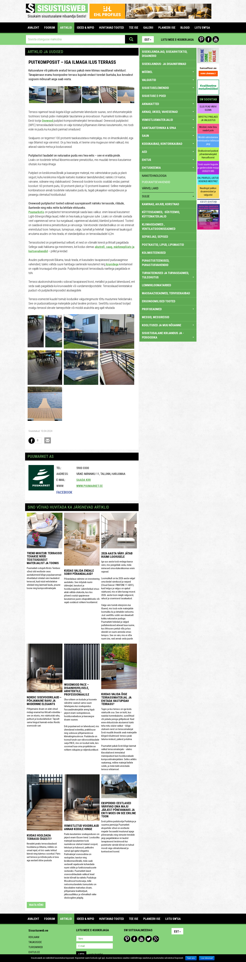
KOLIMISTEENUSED (154, 252)
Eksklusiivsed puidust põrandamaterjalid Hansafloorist (208, 154)
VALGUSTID (149, 80)
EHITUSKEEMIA (151, 167)
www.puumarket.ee (89, 486)
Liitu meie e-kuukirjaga (177, 39)
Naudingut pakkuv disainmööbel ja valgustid (208, 191)
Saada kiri (83, 480)
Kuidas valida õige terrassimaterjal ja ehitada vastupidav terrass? (116, 699)
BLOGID (185, 27)
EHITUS (146, 160)
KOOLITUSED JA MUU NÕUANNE (161, 325)
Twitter (148, 939)
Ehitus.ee (34, 952)
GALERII (148, 27)
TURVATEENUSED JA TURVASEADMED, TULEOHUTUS (165, 275)
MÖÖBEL (147, 72)
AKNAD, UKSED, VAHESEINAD (160, 111)
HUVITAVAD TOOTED (111, 27)
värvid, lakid (150, 188)
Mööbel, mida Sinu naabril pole (208, 129)
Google (156, 939)
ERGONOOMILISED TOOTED (158, 301)
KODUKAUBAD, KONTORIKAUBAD (162, 143)
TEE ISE (133, 27)
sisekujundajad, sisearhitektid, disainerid (164, 54)
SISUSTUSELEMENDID (155, 88)
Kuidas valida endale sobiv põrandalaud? (79, 572)
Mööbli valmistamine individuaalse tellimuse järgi (208, 140)
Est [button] (147, 39)
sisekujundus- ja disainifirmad (164, 64)
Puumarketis (36, 212)
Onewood (48, 120)
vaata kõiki (36, 904)
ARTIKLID (66, 27)
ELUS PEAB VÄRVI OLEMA (208, 108)
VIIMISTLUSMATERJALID (157, 120)
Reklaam (33, 937)
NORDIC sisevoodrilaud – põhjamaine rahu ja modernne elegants (44, 701)
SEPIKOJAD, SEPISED (155, 236)
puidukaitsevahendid (156, 182)
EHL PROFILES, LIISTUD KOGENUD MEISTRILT (208, 180)
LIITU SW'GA (202, 27)
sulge (146, 196)
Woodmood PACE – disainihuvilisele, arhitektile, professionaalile (76, 689)
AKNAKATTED (150, 104)
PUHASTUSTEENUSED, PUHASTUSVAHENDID (155, 263)
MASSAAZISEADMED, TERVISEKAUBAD (166, 293)
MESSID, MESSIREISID (155, 317)
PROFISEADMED (152, 309)
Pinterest (201, 39)
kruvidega (112, 264)
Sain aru (191, 958)
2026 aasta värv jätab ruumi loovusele (117, 555)
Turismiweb (35, 947)
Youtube (216, 39)
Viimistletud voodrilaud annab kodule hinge (81, 827)
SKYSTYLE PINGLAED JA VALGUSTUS (208, 119)
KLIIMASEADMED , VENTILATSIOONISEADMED (158, 226)
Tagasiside (35, 942)
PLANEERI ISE (166, 27)
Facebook (208, 39)
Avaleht (33, 27)
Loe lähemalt (207, 958)
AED (144, 151)
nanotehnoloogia (154, 175)
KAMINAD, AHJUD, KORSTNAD (160, 204)
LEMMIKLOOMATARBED (156, 285)
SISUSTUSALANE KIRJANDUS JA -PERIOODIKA (163, 335)
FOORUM (49, 27)
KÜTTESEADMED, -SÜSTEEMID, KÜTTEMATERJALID (161, 214)
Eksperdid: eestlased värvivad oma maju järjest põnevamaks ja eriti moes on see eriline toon (118, 809)
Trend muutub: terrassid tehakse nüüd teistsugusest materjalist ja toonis (44, 558)
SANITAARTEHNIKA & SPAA (159, 128)
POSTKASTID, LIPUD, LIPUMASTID (163, 244)
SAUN (145, 135)
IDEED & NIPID (85, 27)
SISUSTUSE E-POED (154, 96)
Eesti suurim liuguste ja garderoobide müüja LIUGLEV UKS (208, 167)
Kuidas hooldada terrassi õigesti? (39, 837)
